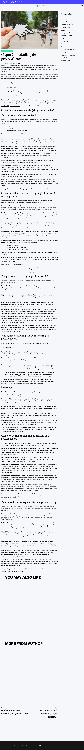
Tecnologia (64, 58)
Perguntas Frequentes (67, 49)
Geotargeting (5, 174)
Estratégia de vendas (7, 51)
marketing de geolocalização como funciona (11, 569)
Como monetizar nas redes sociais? (14, 609)
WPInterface (43, 746)
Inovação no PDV (66, 33)
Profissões (64, 52)
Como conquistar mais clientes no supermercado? (22, 268)
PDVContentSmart (17, 63)
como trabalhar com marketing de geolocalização (15, 568)
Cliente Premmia (37, 609)
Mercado (63, 44)
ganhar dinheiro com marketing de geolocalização (20, 189)
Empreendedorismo (6, 672)
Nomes (63, 47)
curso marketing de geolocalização (36, 568)
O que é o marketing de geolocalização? (19, 270)
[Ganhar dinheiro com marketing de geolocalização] (2, 375)
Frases (63, 30)
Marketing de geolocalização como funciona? (15, 119)
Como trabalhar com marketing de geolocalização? (17, 443)
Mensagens (64, 41)
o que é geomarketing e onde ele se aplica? (32, 507)
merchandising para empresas (10, 106)
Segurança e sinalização (68, 55)
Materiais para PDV (66, 38)
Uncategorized (65, 60)
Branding (63, 19)
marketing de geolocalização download (32, 569)
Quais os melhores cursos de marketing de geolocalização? (25, 272)
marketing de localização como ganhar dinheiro (12, 571)
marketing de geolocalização (40, 65)
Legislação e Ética (66, 35)
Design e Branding (66, 22)
